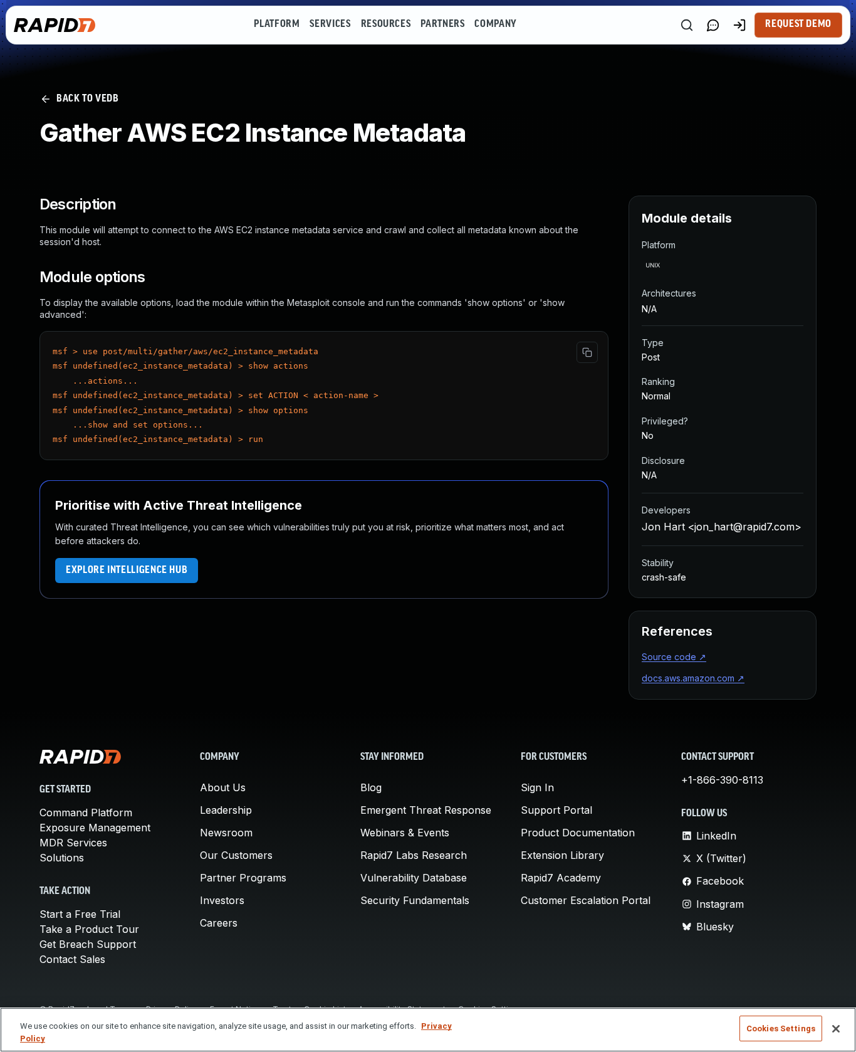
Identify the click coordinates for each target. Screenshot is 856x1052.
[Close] (836, 1029)
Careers (218, 923)
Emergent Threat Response (425, 810)
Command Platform (85, 812)
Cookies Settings (780, 1028)
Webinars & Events (404, 832)
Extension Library (562, 855)
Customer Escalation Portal (585, 900)
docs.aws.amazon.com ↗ (693, 678)
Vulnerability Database (413, 877)
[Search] (687, 25)
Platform (277, 24)
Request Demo (798, 24)
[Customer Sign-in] (739, 25)
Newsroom (226, 832)
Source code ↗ (674, 656)
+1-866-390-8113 (722, 780)
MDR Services (73, 842)
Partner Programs (243, 877)
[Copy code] (587, 352)
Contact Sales (72, 959)
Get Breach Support (87, 944)
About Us (223, 787)
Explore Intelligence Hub (126, 570)
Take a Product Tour (89, 929)
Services (330, 24)
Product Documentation (578, 832)
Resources (386, 24)
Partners (442, 24)
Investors (222, 900)
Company (495, 24)
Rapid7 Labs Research (413, 855)
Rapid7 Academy (561, 877)
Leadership (226, 810)
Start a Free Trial (79, 914)
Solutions (61, 857)
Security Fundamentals (414, 900)
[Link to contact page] (713, 25)
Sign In (537, 787)
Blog (371, 787)
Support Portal (556, 810)
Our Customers (236, 855)
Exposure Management (94, 827)
